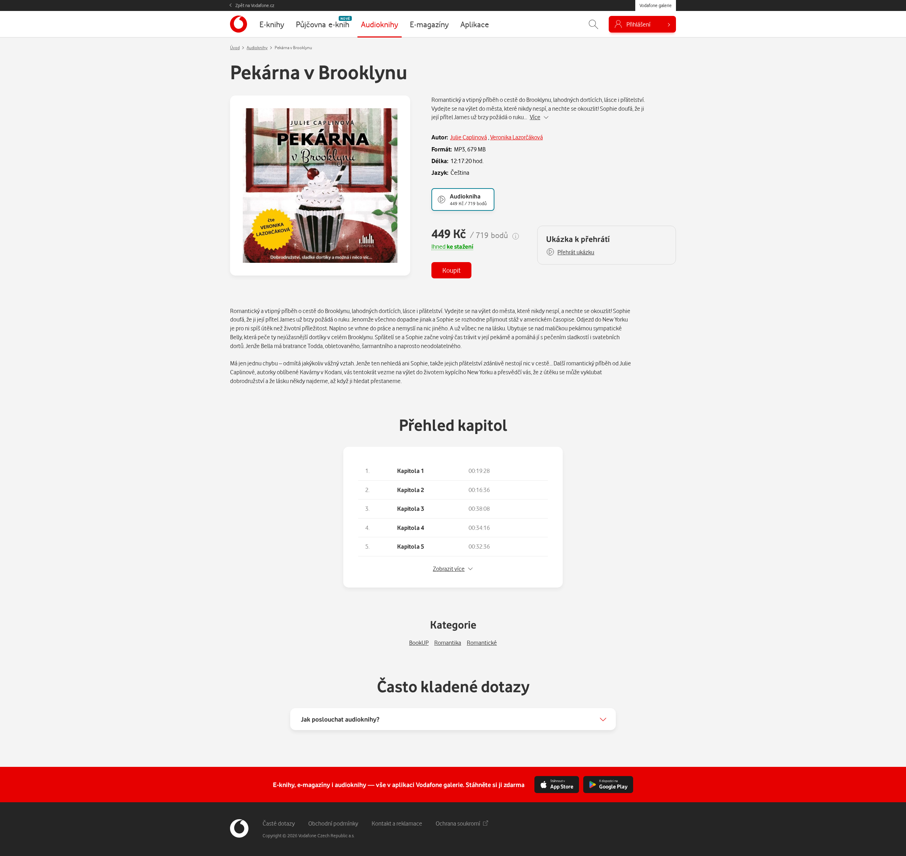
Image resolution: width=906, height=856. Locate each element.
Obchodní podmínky (333, 823)
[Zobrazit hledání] (593, 24)
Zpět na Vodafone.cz (254, 5)
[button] (570, 252)
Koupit (451, 270)
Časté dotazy (279, 823)
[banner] (238, 24)
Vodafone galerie (656, 5)
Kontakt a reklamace (397, 823)
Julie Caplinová (468, 137)
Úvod (235, 47)
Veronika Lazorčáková (516, 137)
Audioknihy (257, 47)
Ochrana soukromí (458, 823)
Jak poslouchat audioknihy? (340, 719)
